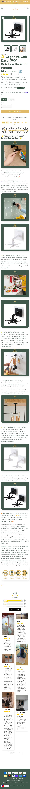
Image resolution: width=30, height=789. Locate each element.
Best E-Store (14, 778)
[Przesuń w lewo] (1, 49)
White (11, 99)
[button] (2, 8)
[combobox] (5, 786)
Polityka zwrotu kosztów (17, 780)
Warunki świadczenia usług (21, 782)
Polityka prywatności (8, 782)
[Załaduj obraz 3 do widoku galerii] (22, 48)
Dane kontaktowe (20, 785)
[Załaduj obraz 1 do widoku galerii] (7, 48)
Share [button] (4, 585)
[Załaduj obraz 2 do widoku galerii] (14, 48)
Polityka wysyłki (11, 785)
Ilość (2, 103)
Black (4, 99)
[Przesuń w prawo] (28, 49)
